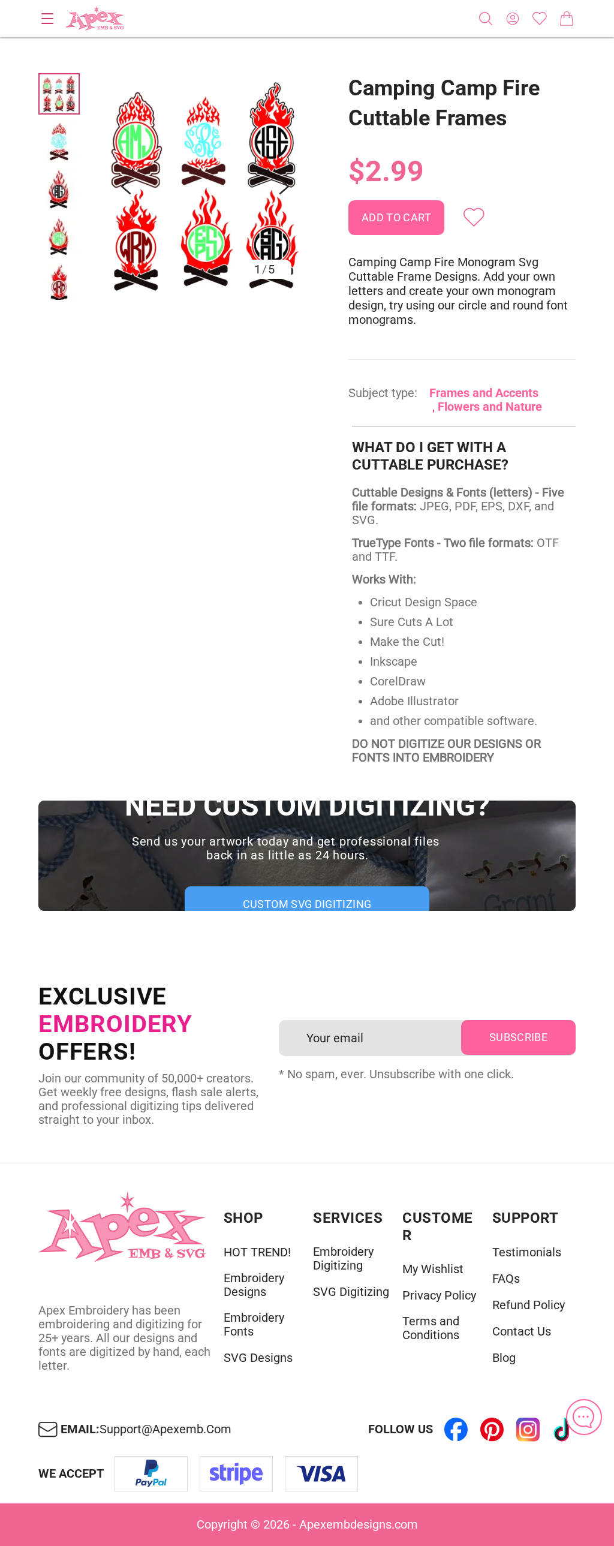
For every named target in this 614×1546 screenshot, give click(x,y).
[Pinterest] (492, 1430)
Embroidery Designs (254, 1285)
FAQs (506, 1279)
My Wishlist (432, 1269)
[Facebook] (456, 1430)
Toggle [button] (47, 19)
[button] (205, 186)
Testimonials (526, 1252)
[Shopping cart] (567, 19)
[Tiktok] (564, 1430)
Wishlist (540, 19)
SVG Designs (258, 1358)
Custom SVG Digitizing (307, 904)
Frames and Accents (483, 393)
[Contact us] (584, 1417)
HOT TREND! (257, 1252)
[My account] (513, 19)
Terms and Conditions (430, 1328)
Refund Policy (528, 1305)
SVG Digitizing (351, 1292)
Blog (504, 1358)
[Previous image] (126, 186)
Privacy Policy (439, 1296)
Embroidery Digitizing (343, 1259)
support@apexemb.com (165, 1429)
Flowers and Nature (490, 406)
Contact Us (521, 1332)
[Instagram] (528, 1430)
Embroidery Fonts (254, 1325)
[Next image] (284, 186)
